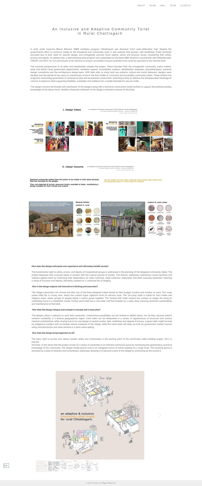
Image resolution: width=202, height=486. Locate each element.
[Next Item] (159, 415)
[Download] (6, 465)
